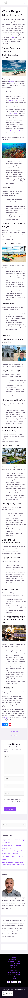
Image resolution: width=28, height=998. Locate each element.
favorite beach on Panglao (14, 100)
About (14, 978)
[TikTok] (19, 982)
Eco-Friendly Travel (14, 972)
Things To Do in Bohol (14, 963)
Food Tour (14, 968)
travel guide (17, 707)
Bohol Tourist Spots (14, 961)
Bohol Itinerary (14, 970)
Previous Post (14, 731)
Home (14, 957)
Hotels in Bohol (14, 965)
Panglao (12, 37)
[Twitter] (12, 982)
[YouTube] (15, 982)
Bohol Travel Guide (14, 959)
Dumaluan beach (15, 131)
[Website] (14, 793)
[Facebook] (8, 982)
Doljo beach (13, 113)
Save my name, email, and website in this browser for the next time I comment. (14, 802)
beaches (11, 81)
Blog (5, 718)
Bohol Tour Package (14, 974)
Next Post (14, 736)
